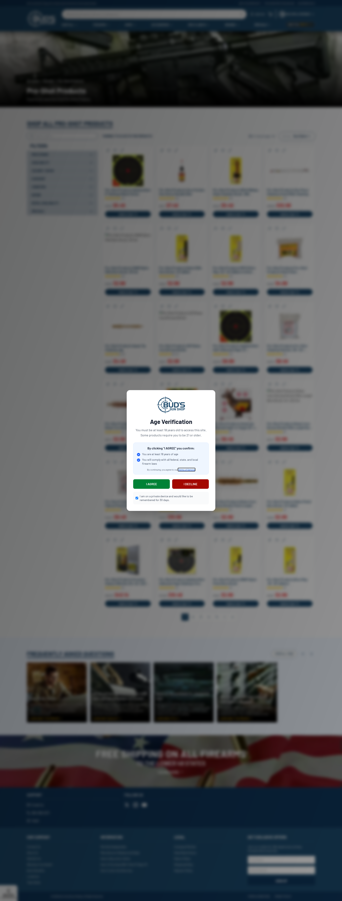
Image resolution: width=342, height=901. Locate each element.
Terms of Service (186, 469)
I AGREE (151, 484)
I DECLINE (190, 484)
